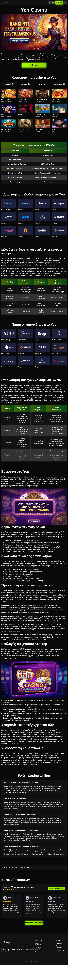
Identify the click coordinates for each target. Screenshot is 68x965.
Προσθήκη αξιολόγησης (56, 888)
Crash (41, 84)
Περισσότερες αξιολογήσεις (34, 922)
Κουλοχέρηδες (57, 84)
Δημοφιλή (8, 84)
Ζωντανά (24, 84)
